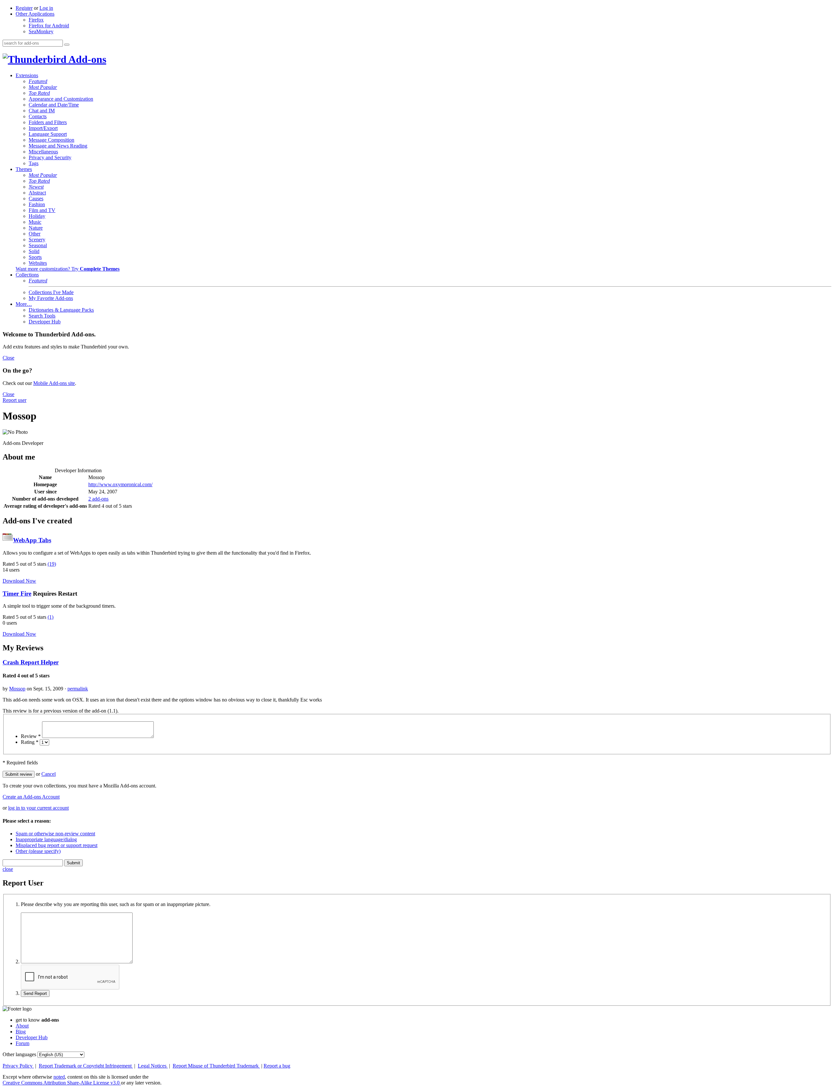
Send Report (35, 993)
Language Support (48, 134)
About (22, 1025)
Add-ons (86, 59)
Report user (14, 400)
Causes (36, 198)
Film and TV (42, 210)
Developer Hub (45, 321)
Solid (34, 251)
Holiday (37, 216)
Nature (36, 228)
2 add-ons (98, 499)
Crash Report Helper (31, 662)
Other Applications (35, 14)
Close (8, 358)
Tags (33, 163)
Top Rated (39, 93)
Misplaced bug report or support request (56, 845)
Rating (29, 742)
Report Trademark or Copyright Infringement (86, 1066)
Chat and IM (42, 110)
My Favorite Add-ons (51, 298)
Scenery (37, 239)
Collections (27, 274)
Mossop (17, 688)
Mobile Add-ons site (54, 383)
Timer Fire (17, 593)
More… (24, 304)
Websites (38, 263)
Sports (35, 257)
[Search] (66, 45)
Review (31, 736)
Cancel (48, 774)
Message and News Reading (58, 146)
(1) (50, 617)
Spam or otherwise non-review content (55, 833)
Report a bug (277, 1066)
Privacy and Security (50, 157)
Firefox (36, 19)
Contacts (38, 116)
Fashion (37, 204)
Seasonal (38, 245)
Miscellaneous (43, 151)
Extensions (27, 75)
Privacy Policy (18, 1066)
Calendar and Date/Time (54, 104)
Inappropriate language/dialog (46, 839)
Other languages (19, 1054)
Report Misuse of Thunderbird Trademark (216, 1066)
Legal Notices (153, 1066)
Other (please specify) (38, 851)
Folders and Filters (48, 122)
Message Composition (51, 140)
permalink (77, 688)
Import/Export (43, 128)
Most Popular (43, 87)
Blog (21, 1031)
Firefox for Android (49, 25)
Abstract (37, 192)
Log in (46, 8)
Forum (22, 1043)
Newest (36, 187)
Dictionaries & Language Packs (61, 310)
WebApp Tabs (32, 540)
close (8, 869)
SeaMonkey (41, 31)
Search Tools (42, 316)
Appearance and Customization (61, 99)
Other (34, 233)
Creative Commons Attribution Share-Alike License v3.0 (62, 1082)
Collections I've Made (51, 292)
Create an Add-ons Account (31, 797)
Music (35, 222)
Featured (38, 81)
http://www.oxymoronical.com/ (120, 484)
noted (59, 1077)
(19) (52, 564)
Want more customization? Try (68, 269)
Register (24, 8)
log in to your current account (38, 808)
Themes (24, 169)
